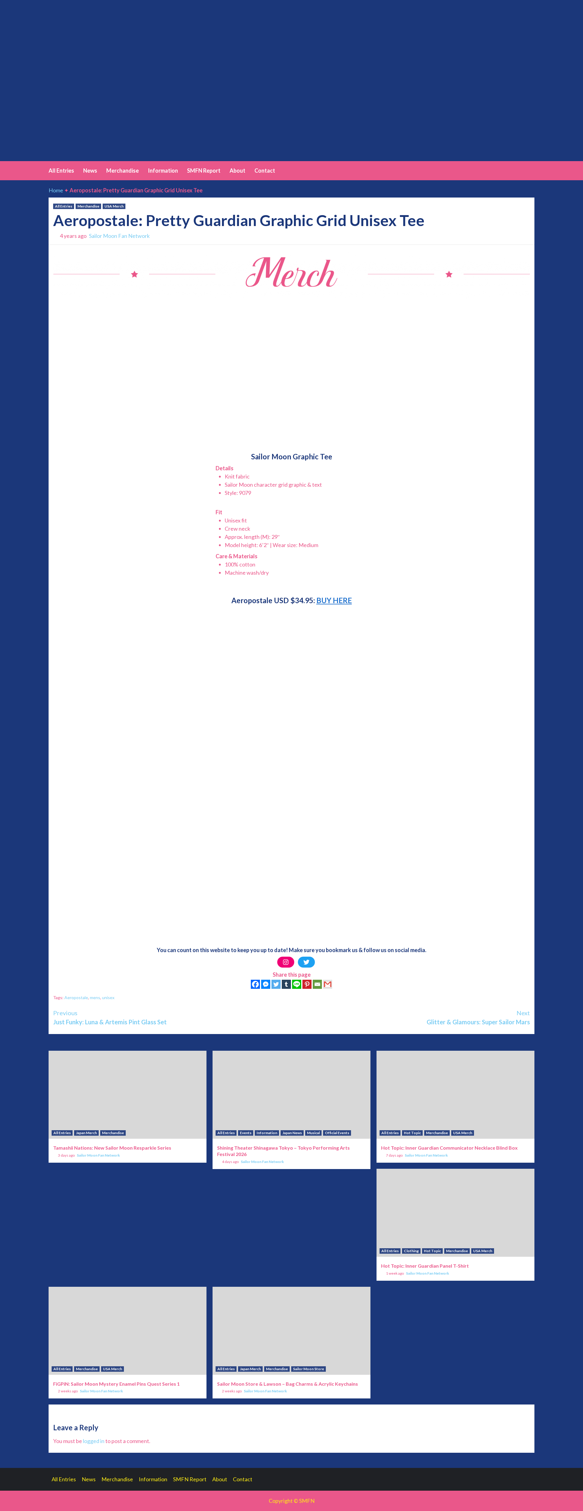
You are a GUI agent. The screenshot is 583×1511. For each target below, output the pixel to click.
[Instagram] (285, 962)
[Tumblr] (286, 984)
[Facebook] (255, 984)
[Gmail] (327, 984)
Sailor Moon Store (308, 1369)
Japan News (292, 1133)
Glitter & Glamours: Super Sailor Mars (478, 1017)
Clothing (411, 1251)
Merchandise (122, 170)
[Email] (317, 984)
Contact (264, 170)
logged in (93, 1441)
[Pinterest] (307, 984)
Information (163, 170)
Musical (313, 1133)
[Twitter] (306, 962)
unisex (108, 997)
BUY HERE (334, 600)
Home (56, 190)
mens (95, 997)
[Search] (530, 170)
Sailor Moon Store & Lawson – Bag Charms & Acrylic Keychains (287, 1384)
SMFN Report (203, 170)
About (237, 170)
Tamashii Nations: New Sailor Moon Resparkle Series (112, 1148)
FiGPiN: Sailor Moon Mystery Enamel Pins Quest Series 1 (116, 1384)
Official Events (337, 1133)
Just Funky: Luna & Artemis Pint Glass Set (110, 1017)
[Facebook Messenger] (265, 984)
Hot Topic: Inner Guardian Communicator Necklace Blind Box (449, 1148)
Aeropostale (76, 997)
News (90, 170)
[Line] (296, 984)
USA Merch (114, 206)
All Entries (61, 170)
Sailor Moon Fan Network (119, 235)
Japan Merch (86, 1133)
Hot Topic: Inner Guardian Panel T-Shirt (425, 1266)
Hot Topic (412, 1133)
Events (245, 1133)
